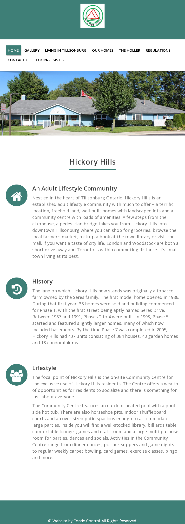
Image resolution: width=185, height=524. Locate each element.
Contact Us (19, 59)
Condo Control (86, 521)
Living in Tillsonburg (65, 50)
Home (13, 50)
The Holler (129, 50)
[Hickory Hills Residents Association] (92, 14)
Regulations (158, 50)
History (42, 281)
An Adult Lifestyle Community (74, 188)
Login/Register (50, 59)
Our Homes (102, 50)
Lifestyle (44, 368)
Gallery (32, 50)
